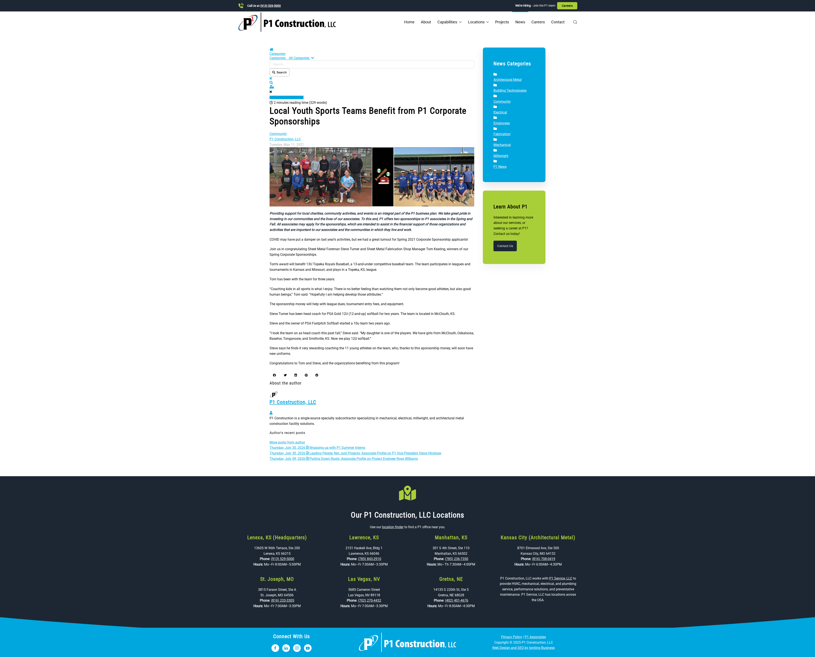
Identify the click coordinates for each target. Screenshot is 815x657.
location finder (392, 527)
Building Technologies (510, 90)
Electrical (500, 112)
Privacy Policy (511, 637)
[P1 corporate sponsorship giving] (372, 177)
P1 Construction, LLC (285, 139)
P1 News (500, 167)
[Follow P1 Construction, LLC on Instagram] (297, 648)
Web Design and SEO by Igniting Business (523, 648)
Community (278, 134)
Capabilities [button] (447, 22)
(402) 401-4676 (456, 600)
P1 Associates (535, 637)
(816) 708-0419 (543, 559)
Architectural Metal (507, 80)
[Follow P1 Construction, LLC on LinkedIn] (286, 648)
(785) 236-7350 (456, 559)
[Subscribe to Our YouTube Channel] (308, 648)
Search (281, 72)
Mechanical (502, 145)
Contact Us (505, 246)
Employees (501, 123)
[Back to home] (287, 22)
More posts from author (287, 442)
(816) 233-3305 (282, 600)
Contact (558, 22)
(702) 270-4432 (369, 600)
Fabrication (501, 134)
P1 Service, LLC (560, 578)
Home (409, 22)
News (520, 22)
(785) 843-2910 (369, 559)
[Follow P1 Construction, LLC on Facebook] (275, 648)
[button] (575, 22)
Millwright (500, 156)
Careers (567, 5)
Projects (502, 22)
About (426, 22)
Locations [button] (476, 22)
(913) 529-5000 (270, 5)
